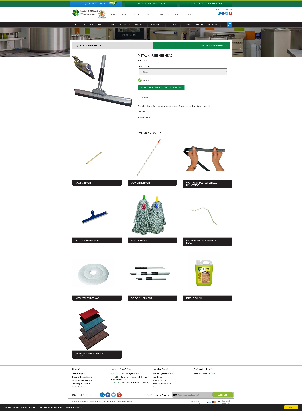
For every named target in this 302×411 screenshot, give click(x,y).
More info (79, 407)
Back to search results (90, 46)
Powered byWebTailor (226, 402)
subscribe (222, 395)
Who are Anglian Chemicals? (163, 374)
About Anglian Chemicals (81, 384)
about (125, 14)
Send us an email (200, 374)
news (136, 14)
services (148, 14)
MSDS (177, 14)
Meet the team (158, 377)
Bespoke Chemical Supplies (82, 377)
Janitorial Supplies (79, 374)
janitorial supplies (95, 3)
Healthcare (140, 24)
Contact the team (78, 387)
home (113, 14)
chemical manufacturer (151, 3)
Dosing (111, 24)
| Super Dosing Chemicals (129, 374)
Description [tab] (144, 97)
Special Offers (96, 24)
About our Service (159, 380)
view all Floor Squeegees (212, 46)
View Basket (227, 10)
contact (189, 14)
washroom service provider (206, 3)
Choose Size (144, 66)
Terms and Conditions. (126, 401)
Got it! (291, 407)
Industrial (173, 24)
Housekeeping (157, 24)
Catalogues (157, 387)
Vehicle (199, 24)
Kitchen (187, 24)
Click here (211, 374)
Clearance (80, 24)
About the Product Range (162, 384)
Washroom (213, 24)
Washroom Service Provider (82, 380)
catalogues (164, 14)
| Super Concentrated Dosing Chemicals (134, 383)
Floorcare (125, 24)
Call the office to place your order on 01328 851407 (161, 87)
